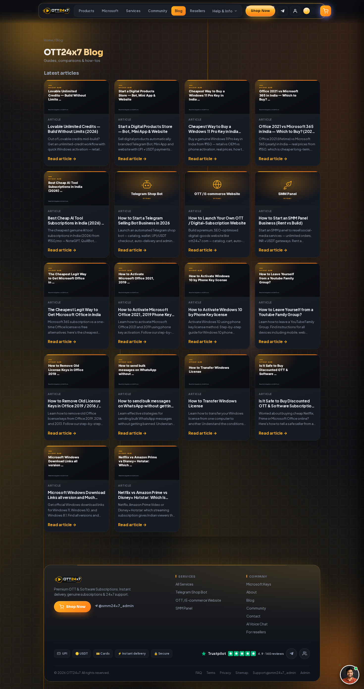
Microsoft (110, 11)
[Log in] (295, 11)
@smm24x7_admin (116, 605)
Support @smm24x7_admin (274, 673)
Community (157, 11)
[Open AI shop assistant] (350, 675)
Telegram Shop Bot (191, 592)
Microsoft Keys (258, 584)
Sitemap (241, 673)
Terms (211, 673)
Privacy (225, 673)
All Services (184, 584)
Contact (253, 616)
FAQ (199, 673)
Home (48, 40)
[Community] (304, 653)
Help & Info (222, 11)
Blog (178, 11)
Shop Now (260, 11)
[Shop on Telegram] (282, 11)
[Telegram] (291, 653)
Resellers (197, 11)
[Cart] (325, 10)
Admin (305, 673)
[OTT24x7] (56, 11)
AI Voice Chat (257, 624)
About (251, 592)
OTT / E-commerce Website (198, 600)
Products (86, 11)
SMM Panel (184, 608)
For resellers (256, 632)
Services (133, 11)
